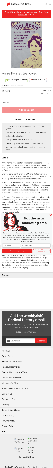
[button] (34, 220)
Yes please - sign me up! (17, 250)
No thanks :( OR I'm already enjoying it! (41, 250)
